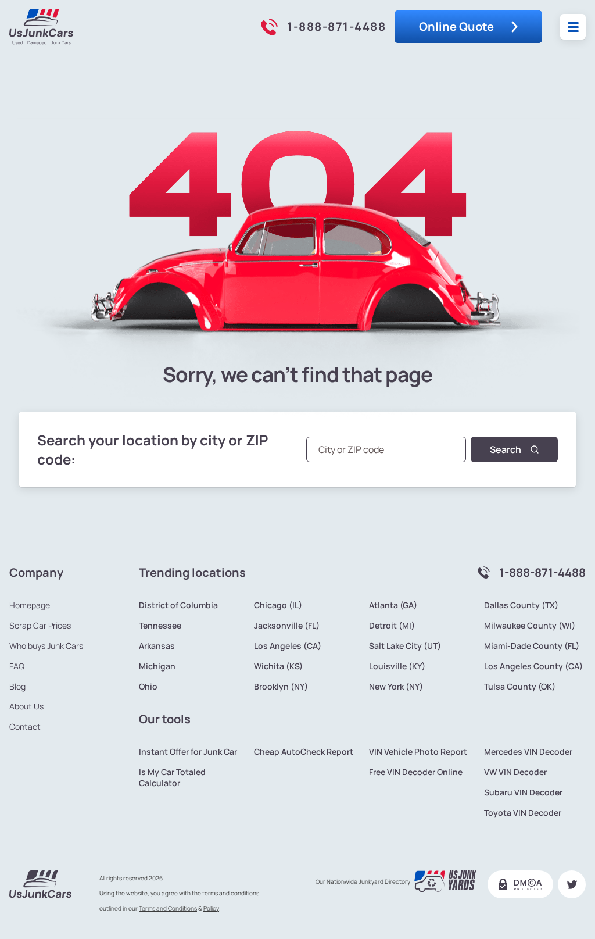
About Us (26, 706)
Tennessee (160, 625)
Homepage (29, 605)
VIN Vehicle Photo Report (418, 752)
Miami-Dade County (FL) (531, 646)
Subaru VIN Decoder (523, 792)
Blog (17, 686)
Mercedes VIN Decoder (528, 752)
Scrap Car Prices (40, 625)
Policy (211, 908)
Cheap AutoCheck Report (303, 752)
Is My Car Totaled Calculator (172, 777)
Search (505, 449)
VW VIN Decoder (515, 772)
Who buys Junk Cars (46, 646)
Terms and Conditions (168, 908)
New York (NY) (396, 686)
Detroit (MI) (392, 625)
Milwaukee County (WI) (529, 625)
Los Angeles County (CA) (533, 666)
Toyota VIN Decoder (522, 813)
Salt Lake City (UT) (405, 646)
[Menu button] (573, 27)
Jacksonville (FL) (287, 625)
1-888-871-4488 (336, 26)
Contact (25, 727)
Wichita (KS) (278, 666)
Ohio (148, 686)
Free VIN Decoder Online (416, 772)
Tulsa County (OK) (519, 686)
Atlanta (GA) (393, 605)
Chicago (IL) (278, 605)
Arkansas (157, 646)
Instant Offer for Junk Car (188, 752)
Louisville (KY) (397, 666)
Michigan (157, 666)
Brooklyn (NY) (281, 686)
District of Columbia (178, 605)
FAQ (16, 666)
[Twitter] (572, 884)
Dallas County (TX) (521, 605)
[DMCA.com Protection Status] (520, 884)
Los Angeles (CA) (287, 646)
